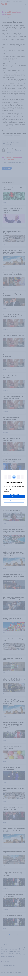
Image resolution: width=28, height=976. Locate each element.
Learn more (6, 491)
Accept (14, 496)
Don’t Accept (14, 501)
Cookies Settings (14, 494)
